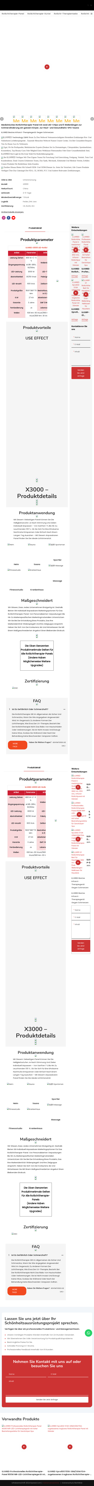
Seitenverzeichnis (51, 1482)
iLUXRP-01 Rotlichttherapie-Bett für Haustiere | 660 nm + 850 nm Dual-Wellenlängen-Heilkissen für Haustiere (86, 314)
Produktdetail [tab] (35, 228)
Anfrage (74, 276)
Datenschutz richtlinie (72, 1482)
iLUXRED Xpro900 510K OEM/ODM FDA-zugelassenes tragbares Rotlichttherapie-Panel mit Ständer (75, 311)
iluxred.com (36, 1482)
